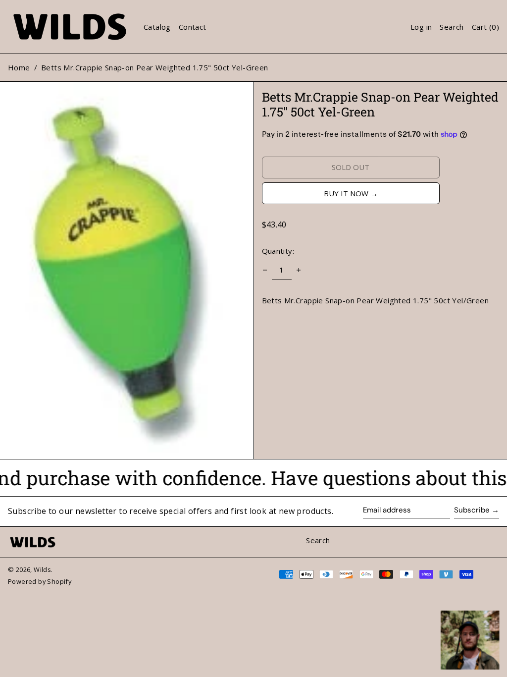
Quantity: (278, 251)
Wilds (42, 569)
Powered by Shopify (39, 581)
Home (19, 67)
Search (318, 540)
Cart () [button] (485, 27)
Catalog (157, 27)
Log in (421, 27)
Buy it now (346, 193)
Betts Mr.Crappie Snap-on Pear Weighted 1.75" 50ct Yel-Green (154, 67)
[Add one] (298, 270)
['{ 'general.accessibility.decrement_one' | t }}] (265, 270)
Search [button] (451, 27)
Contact (192, 27)
